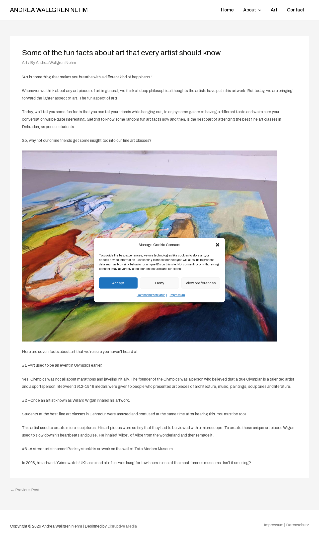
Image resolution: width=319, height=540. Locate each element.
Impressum (177, 295)
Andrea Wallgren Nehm (49, 10)
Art (24, 62)
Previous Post (25, 490)
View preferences (201, 283)
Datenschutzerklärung (152, 295)
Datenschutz (297, 525)
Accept (118, 283)
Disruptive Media (122, 526)
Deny (159, 283)
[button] (217, 245)
